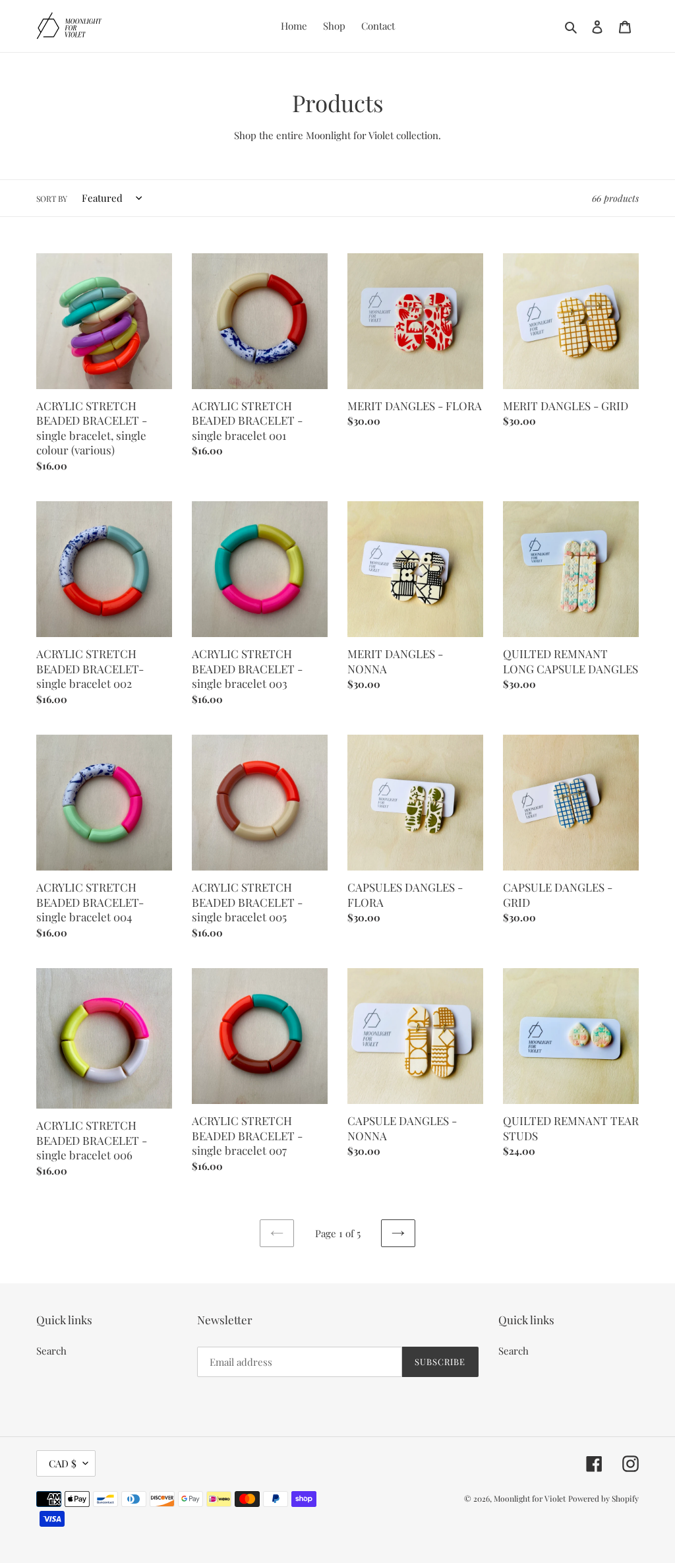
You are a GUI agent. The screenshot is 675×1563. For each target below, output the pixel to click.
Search (51, 1350)
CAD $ (62, 1463)
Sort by (51, 198)
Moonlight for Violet (530, 1498)
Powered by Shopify (603, 1498)
